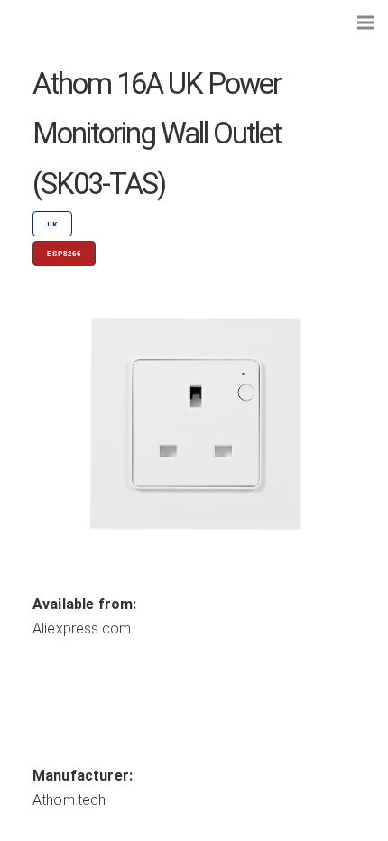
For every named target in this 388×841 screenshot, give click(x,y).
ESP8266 (64, 254)
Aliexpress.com (81, 628)
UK (52, 224)
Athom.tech (69, 800)
